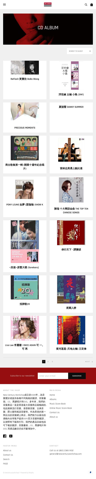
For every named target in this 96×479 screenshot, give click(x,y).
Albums (53, 399)
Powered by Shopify (27, 473)
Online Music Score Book (61, 408)
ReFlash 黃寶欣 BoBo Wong (25, 79)
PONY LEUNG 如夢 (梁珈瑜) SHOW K (24, 204)
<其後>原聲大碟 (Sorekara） (24, 267)
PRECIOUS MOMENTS (24, 127)
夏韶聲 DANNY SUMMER (71, 107)
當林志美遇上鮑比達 (71, 168)
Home (52, 394)
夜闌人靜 (71, 308)
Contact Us (55, 412)
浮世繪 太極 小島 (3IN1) (71, 94)
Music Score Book (58, 403)
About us (54, 416)
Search (6, 459)
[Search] (86, 4)
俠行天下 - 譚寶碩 (71, 249)
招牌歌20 (25, 304)
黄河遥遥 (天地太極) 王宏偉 (71, 348)
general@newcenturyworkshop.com (66, 453)
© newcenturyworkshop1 (11, 473)
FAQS (5, 463)
